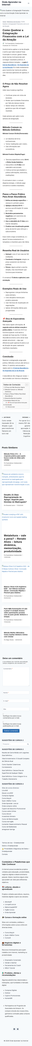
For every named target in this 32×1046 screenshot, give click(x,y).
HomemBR (8, 998)
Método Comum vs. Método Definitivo (14, 390)
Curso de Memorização (10, 819)
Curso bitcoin (6, 814)
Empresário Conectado (13, 960)
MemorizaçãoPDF (11, 907)
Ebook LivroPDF (7, 793)
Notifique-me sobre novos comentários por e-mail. (12, 717)
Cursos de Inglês (7, 821)
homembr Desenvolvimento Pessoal (14, 824)
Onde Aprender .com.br (10, 803)
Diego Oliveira (10, 639)
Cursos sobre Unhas (9, 811)
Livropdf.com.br (10, 904)
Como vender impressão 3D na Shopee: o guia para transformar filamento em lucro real (8, 425)
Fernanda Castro (10, 505)
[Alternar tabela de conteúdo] (26, 384)
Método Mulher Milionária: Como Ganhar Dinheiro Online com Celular (16, 635)
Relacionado (11, 407)
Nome (6, 693)
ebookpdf (8, 902)
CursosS (8, 938)
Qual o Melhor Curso (9, 801)
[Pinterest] (17, 1029)
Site (4, 709)
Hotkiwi (7, 993)
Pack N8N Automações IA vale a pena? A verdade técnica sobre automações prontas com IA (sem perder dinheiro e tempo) (16, 613)
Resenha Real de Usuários (13, 398)
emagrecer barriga (8, 829)
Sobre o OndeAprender (10, 846)
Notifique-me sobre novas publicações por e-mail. (12, 725)
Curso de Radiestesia (9, 827)
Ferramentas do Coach (13, 965)
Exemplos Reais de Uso (12, 400)
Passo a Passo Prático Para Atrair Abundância (15, 395)
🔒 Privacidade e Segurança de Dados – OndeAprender (15, 850)
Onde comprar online (9, 806)
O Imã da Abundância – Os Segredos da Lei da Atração (16, 64)
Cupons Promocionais (12, 995)
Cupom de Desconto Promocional (13, 809)
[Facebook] (14, 1029)
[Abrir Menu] (28, 3)
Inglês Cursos (9, 910)
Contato (5, 854)
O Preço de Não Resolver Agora (15, 387)
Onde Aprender (10, 912)
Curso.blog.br (6, 798)
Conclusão (8, 405)
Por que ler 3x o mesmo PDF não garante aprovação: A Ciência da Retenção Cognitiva (24, 427)
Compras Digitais (8, 796)
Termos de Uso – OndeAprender (13, 843)
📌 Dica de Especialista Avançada (17, 402)
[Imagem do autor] (4, 43)
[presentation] (16, 482)
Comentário (8, 669)
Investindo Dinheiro (9, 816)
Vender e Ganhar (11, 963)
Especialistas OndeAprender (15, 43)
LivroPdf (5, 790)
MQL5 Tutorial (10, 968)
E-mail (6, 701)
